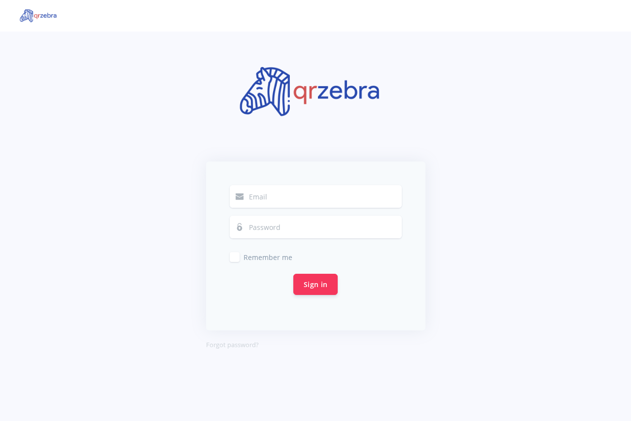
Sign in (315, 284)
